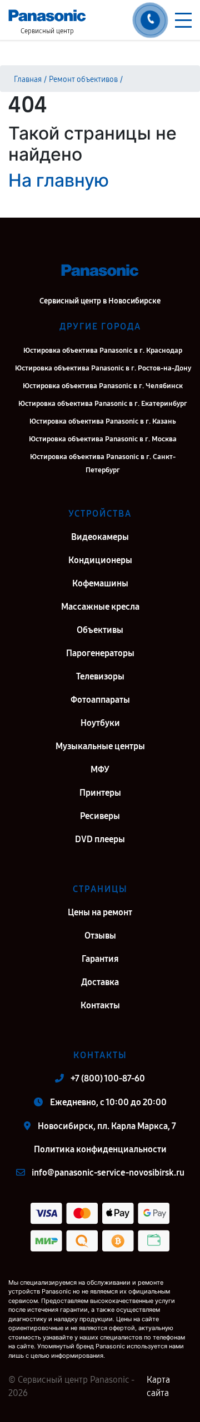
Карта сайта (158, 1386)
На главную (58, 180)
